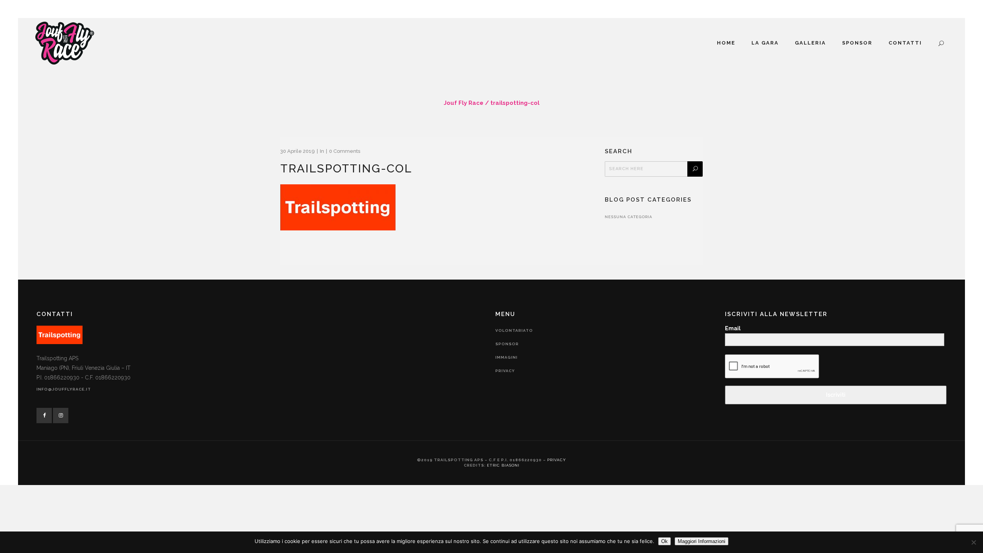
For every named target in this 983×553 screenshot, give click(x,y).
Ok (664, 541)
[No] (973, 542)
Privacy (505, 371)
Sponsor (507, 344)
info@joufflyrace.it (63, 389)
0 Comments (344, 151)
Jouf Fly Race (463, 102)
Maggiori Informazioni (701, 541)
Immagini (506, 357)
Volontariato (514, 330)
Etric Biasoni (503, 465)
